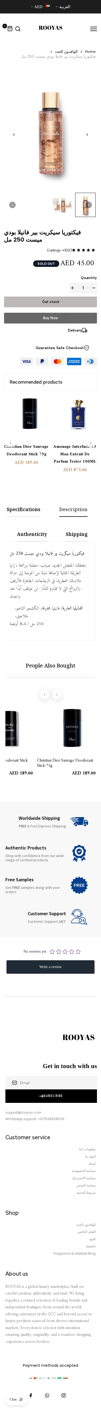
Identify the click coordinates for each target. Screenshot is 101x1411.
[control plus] (73, 288)
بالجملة (91, 1246)
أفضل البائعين (86, 1232)
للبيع (93, 1239)
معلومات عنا (87, 1149)
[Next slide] (13, 134)
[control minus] (92, 288)
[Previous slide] (11, 443)
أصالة (92, 1164)
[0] (10, 29)
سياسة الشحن (86, 1185)
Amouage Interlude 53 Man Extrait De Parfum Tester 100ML (74, 454)
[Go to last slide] (87, 134)
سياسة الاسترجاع (84, 1178)
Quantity (89, 278)
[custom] (63, 1395)
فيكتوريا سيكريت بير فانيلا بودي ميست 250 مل (58, 56)
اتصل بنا (90, 1156)
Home (90, 51)
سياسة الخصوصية (84, 1171)
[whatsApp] (47, 1395)
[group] (62, 205)
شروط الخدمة (86, 1192)
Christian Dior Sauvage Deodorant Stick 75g (26, 450)
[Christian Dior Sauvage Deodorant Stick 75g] (26, 417)
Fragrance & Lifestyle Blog (74, 1253)
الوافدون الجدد (66, 51)
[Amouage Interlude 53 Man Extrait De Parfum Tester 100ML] (75, 417)
